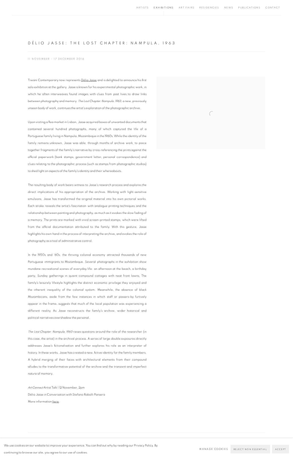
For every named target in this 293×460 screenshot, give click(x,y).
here (55, 401)
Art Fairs (187, 7)
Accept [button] (280, 449)
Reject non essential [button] (250, 449)
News (228, 7)
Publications (249, 7)
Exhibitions (163, 7)
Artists (142, 7)
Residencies (209, 7)
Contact (272, 7)
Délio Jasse (89, 80)
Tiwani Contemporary (36, 7)
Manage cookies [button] (213, 449)
